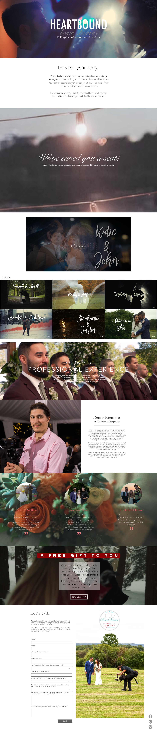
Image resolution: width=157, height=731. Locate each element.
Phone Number (36, 658)
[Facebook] (150, 716)
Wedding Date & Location (39, 652)
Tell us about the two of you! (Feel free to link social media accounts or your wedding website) (50, 693)
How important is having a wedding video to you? (47, 665)
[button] (6, 277)
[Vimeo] (150, 727)
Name (33, 639)
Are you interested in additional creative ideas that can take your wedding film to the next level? (50, 685)
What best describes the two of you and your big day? (48, 678)
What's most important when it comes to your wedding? (49, 706)
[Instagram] (150, 722)
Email (33, 645)
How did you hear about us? (40, 671)
